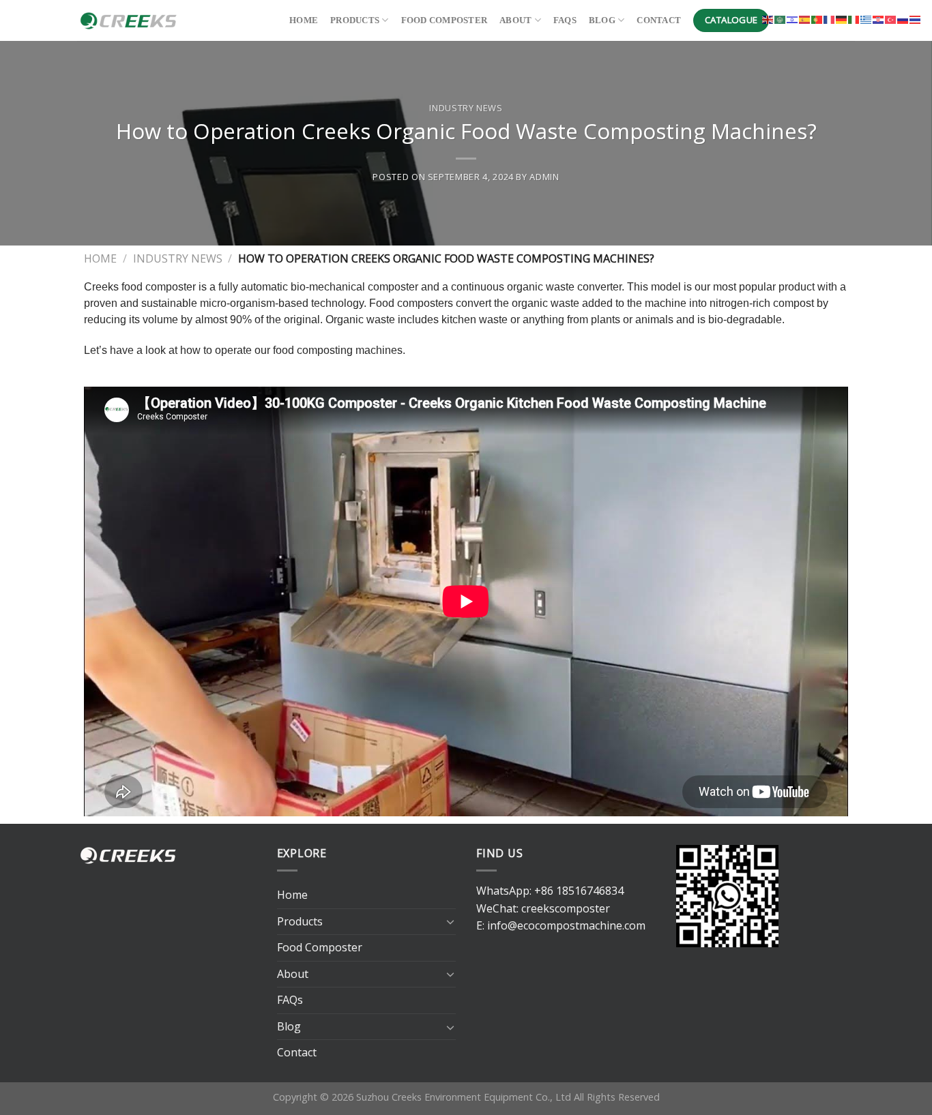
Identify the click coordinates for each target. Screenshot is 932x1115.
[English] (768, 18)
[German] (842, 18)
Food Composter (444, 20)
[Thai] (915, 18)
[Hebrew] (793, 18)
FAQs (565, 20)
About (515, 20)
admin (544, 176)
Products (354, 20)
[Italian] (854, 18)
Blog (602, 20)
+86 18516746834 (579, 890)
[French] (830, 18)
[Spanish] (805, 18)
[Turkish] (891, 18)
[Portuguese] (817, 18)
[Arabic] (780, 18)
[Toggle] (450, 921)
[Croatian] (879, 18)
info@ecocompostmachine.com (566, 925)
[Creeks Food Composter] (173, 20)
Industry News (465, 108)
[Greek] (866, 18)
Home (303, 20)
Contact (659, 20)
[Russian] (903, 18)
